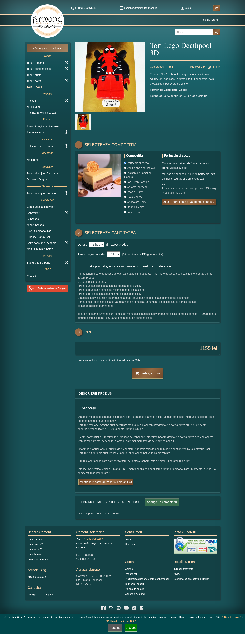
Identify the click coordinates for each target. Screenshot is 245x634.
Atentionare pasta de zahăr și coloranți (104, 482)
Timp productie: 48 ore (204, 67)
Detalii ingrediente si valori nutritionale (187, 201)
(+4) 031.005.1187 (92, 538)
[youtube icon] (126, 608)
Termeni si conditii (134, 583)
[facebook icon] (103, 608)
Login (188, 7)
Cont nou (130, 544)
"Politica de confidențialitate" (121, 621)
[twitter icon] (134, 608)
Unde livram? (35, 554)
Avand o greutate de (91, 254)
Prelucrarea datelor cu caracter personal (147, 578)
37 (124, 254)
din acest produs (116, 244)
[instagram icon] (111, 608)
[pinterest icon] (118, 608)
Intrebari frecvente (183, 568)
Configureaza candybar (40, 206)
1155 (205, 348)
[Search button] (216, 32)
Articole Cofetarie (37, 576)
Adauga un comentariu (162, 502)
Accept (131, 627)
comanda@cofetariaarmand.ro (140, 7)
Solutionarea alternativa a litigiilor (191, 578)
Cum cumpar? (35, 539)
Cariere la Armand (135, 593)
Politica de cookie (134, 588)
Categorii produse (47, 48)
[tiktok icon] (141, 608)
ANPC (177, 573)
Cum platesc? (35, 544)
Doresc (83, 244)
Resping (115, 627)
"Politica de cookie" (231, 617)
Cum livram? (35, 549)
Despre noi (131, 573)
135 (144, 254)
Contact (211, 20)
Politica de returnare (38, 559)
